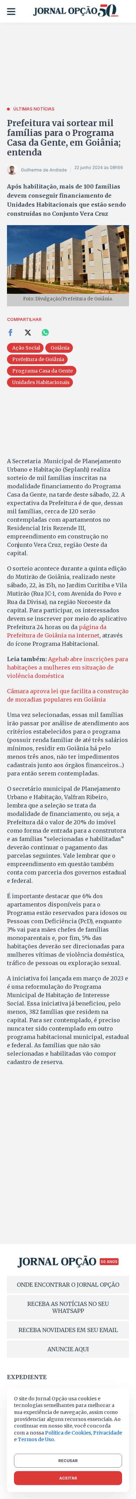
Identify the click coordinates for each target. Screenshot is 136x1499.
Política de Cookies (68, 1433)
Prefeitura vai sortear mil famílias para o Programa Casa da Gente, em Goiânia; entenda (64, 138)
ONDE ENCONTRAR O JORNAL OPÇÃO (68, 1284)
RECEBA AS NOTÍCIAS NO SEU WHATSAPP (68, 1307)
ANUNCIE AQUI (68, 1349)
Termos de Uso (36, 1439)
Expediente (27, 1377)
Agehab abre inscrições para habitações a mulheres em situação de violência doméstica (67, 667)
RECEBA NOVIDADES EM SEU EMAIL (68, 1329)
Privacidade (107, 1433)
